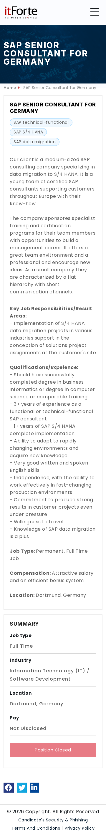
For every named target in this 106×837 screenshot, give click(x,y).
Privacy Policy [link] (80, 828)
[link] (9, 788)
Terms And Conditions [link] (35, 828)
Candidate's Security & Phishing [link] (53, 820)
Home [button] (10, 88)
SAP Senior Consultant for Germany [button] (59, 88)
